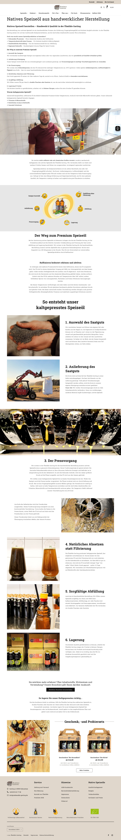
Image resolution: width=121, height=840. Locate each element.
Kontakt (91, 2)
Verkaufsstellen (93, 794)
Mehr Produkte (84, 770)
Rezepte (91, 791)
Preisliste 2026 (39, 797)
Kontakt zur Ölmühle (41, 794)
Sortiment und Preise (95, 797)
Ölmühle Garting (16, 835)
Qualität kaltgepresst (95, 787)
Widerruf (64, 801)
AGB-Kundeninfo (67, 787)
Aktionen (100, 2)
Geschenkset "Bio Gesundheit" (69, 757)
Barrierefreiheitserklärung (70, 791)
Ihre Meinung (38, 791)
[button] (24, 13)
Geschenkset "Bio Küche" (99, 757)
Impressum (65, 794)
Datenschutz (65, 797)
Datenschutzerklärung (47, 835)
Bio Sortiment (109, 2)
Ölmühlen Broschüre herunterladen (60, 689)
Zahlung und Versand (41, 787)
